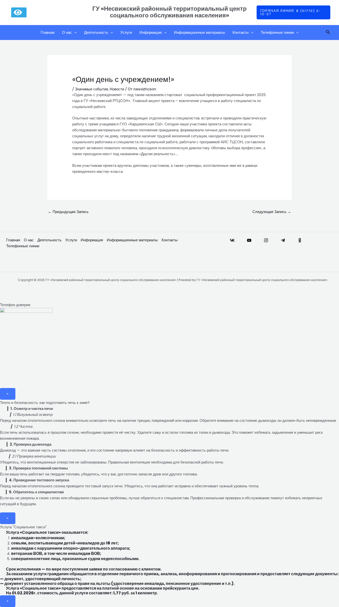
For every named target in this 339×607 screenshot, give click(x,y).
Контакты (241, 32)
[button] (293, 12)
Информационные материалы (199, 32)
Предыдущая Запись (68, 211)
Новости (117, 89)
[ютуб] (249, 240)
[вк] (232, 240)
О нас (67, 32)
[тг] (283, 240)
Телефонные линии (277, 32)
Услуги (126, 32)
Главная (48, 32)
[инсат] (266, 240)
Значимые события (91, 89)
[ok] (300, 240)
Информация (150, 32)
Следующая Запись (271, 211)
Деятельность (96, 32)
